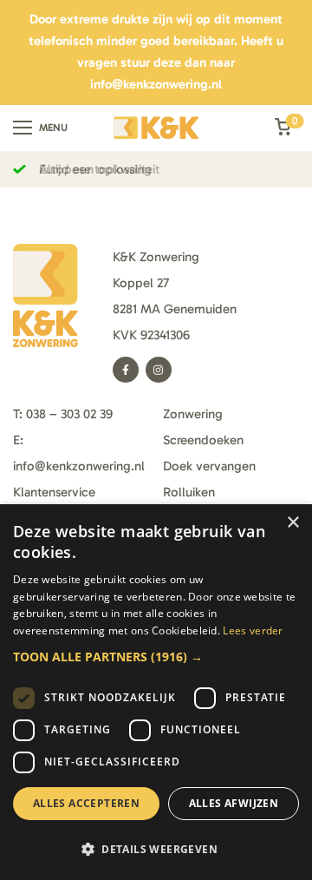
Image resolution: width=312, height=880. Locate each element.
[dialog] (156, 692)
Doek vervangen (209, 466)
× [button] (292, 522)
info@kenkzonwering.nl (156, 84)
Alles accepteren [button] (86, 803)
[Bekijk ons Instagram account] (159, 370)
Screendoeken (203, 440)
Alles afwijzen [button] (234, 803)
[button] (156, 657)
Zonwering (193, 414)
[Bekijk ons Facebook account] (126, 370)
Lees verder (253, 630)
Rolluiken (189, 492)
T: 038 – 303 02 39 (63, 414)
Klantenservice (54, 492)
